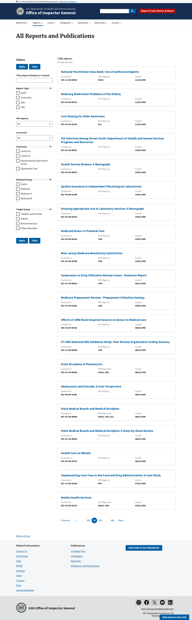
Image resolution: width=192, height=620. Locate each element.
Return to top (23, 536)
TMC (23, 107)
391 (100, 520)
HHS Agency (22, 118)
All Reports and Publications (85, 565)
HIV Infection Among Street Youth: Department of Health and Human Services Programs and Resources (112, 140)
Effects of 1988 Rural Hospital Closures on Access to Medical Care (103, 320)
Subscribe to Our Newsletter (143, 547)
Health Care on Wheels (76, 453)
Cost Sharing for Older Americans (83, 116)
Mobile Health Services (76, 497)
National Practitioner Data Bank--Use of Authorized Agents (100, 72)
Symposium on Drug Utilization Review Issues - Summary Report (104, 275)
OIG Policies (22, 556)
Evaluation (26, 97)
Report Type (22, 88)
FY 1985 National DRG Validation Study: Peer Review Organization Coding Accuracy (115, 342)
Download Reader (25, 590)
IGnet (19, 575)
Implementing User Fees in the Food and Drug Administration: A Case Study (111, 475)
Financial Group (24, 179)
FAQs (18, 561)
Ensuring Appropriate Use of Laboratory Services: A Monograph (102, 209)
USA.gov (20, 580)
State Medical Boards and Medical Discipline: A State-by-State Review (107, 431)
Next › (121, 520)
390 (94, 520)
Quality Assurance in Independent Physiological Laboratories (101, 186)
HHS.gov (20, 570)
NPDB (19, 565)
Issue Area (21, 146)
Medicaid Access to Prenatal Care (82, 231)
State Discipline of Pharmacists (81, 364)
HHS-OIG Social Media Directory (157, 608)
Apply (22, 66)
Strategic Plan (78, 551)
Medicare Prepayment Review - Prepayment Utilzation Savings (103, 297)
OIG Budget (77, 556)
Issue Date (21, 132)
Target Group (23, 209)
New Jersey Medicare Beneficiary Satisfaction (91, 253)
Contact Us (21, 551)
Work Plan (76, 561)
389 (88, 520)
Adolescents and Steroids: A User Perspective (91, 386)
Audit (23, 92)
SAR (23, 102)
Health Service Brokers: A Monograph (85, 164)
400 (112, 520)
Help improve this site (174, 617)
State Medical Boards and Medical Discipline (90, 409)
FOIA (18, 585)
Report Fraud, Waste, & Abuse (157, 10)
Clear (35, 66)
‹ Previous (65, 520)
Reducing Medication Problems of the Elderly (91, 94)
